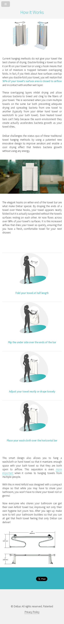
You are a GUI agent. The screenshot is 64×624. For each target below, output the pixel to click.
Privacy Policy (32, 612)
